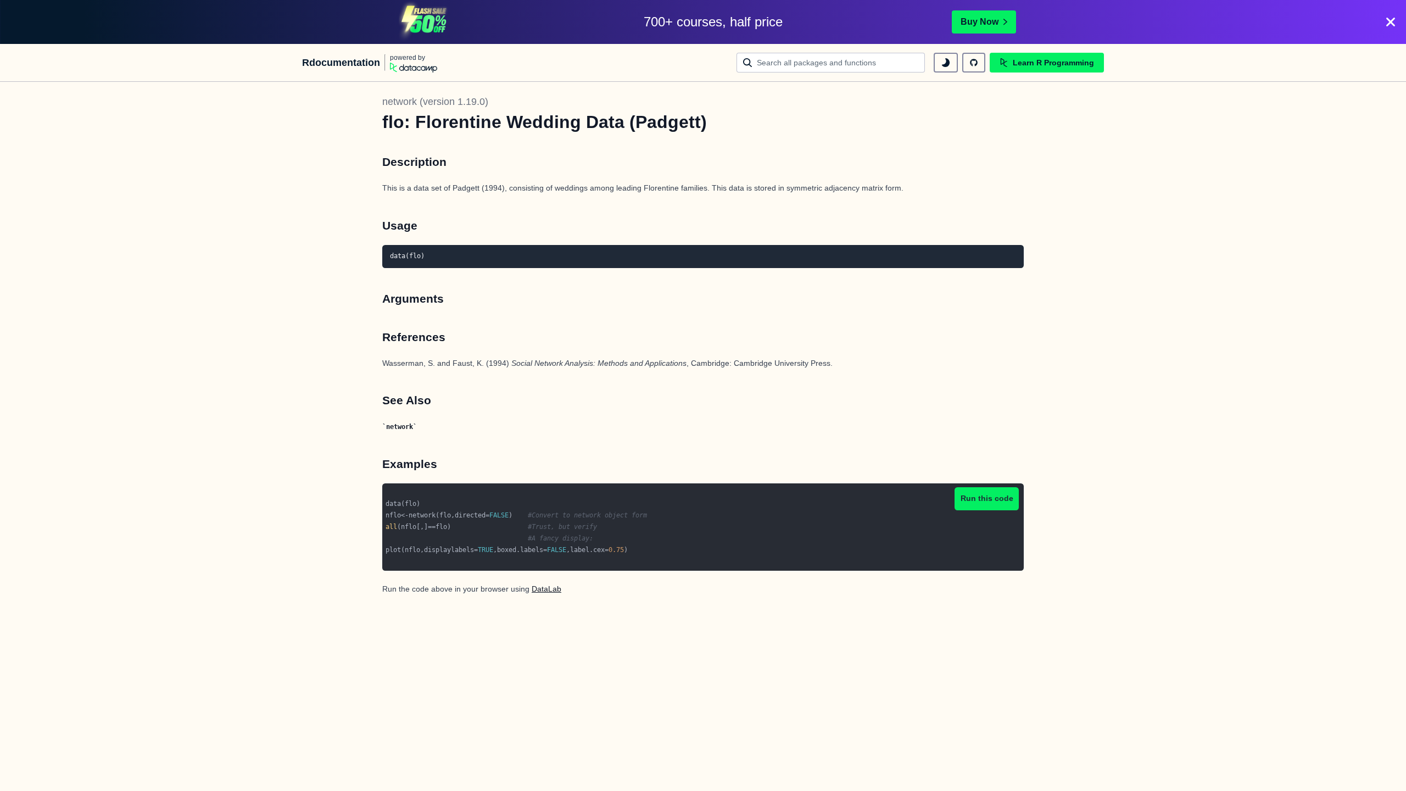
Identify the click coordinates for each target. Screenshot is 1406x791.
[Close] (1391, 22)
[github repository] (973, 63)
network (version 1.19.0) (435, 101)
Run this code (987, 498)
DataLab (546, 588)
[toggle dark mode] (946, 63)
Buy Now (979, 21)
